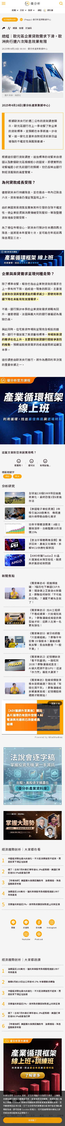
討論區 (28, 28)
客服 (21, 28)
